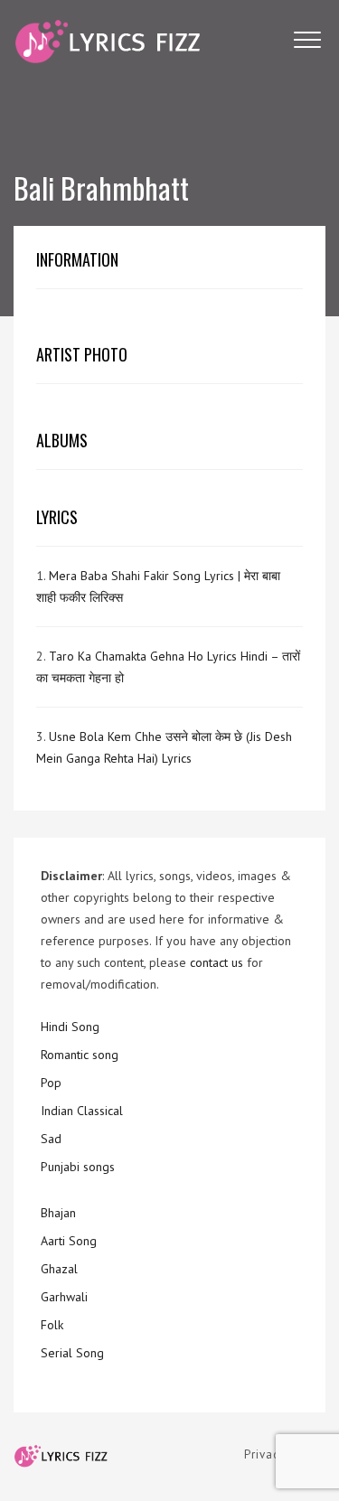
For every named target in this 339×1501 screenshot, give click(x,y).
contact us (216, 962)
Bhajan (58, 1213)
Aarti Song (69, 1241)
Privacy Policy (284, 1454)
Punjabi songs (78, 1167)
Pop (51, 1082)
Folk (52, 1325)
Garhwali (64, 1297)
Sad (51, 1138)
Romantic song (79, 1054)
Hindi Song (70, 1026)
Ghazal (59, 1269)
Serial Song (72, 1353)
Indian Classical (82, 1110)
